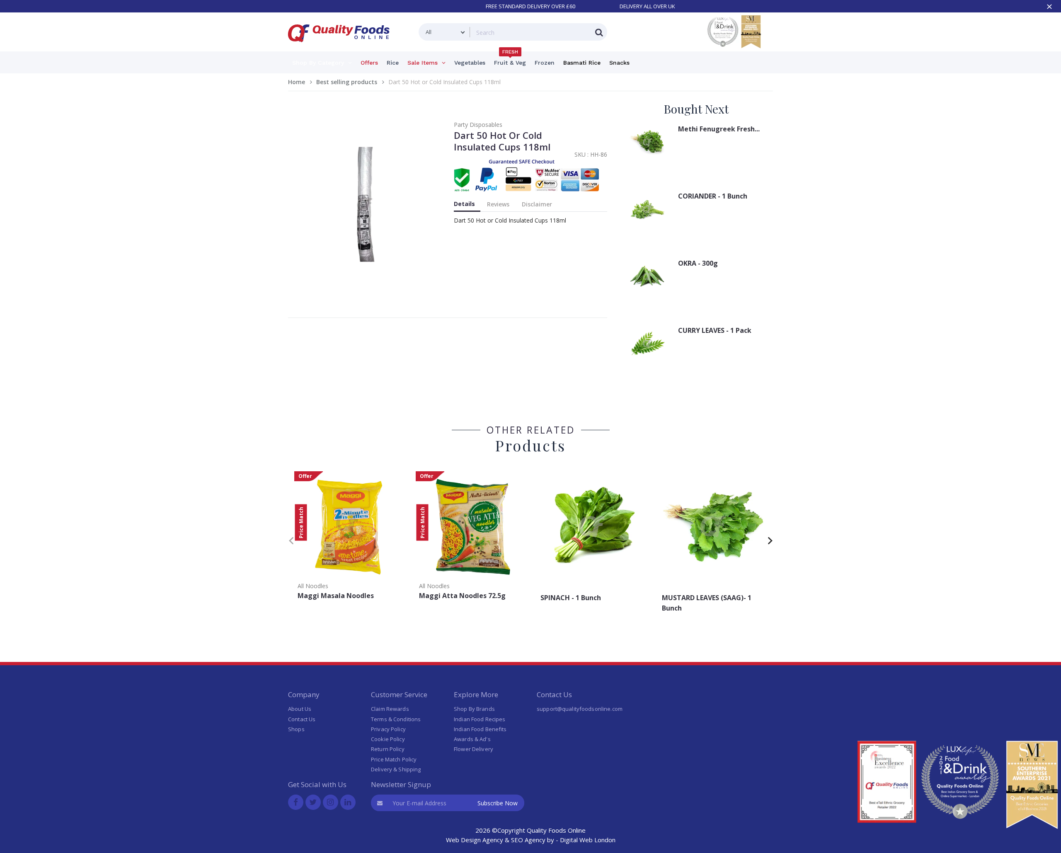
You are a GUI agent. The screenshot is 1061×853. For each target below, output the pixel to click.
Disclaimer (537, 204)
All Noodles (313, 586)
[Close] (1049, 7)
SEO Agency (528, 840)
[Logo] (341, 47)
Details (464, 204)
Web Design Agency (474, 840)
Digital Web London (587, 840)
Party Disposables (478, 124)
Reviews (498, 204)
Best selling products (346, 82)
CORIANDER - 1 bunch (712, 196)
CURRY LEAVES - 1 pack (714, 330)
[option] (348, 538)
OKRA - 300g (698, 263)
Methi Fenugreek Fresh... (719, 128)
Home (296, 82)
